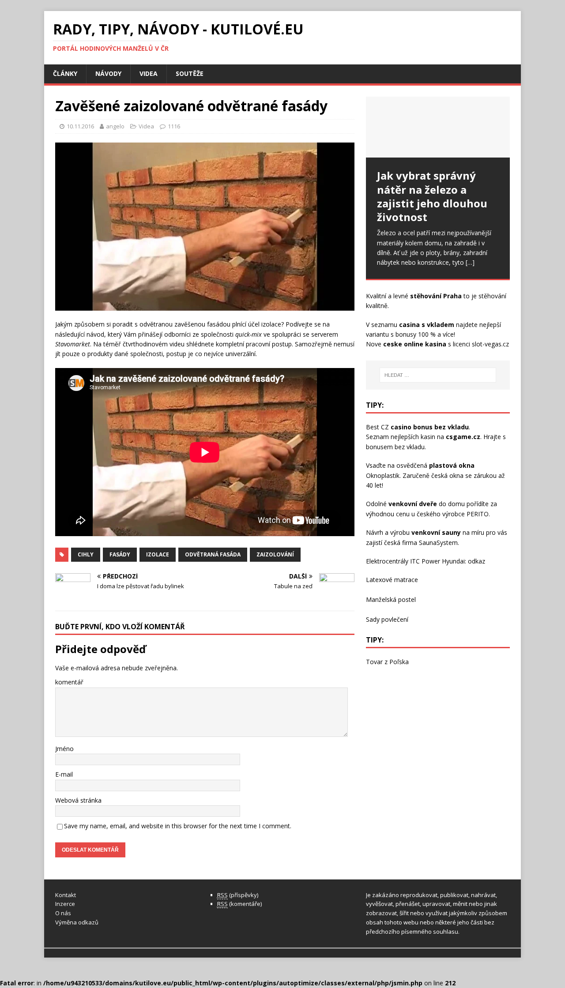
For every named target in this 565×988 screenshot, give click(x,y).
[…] (470, 262)
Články (65, 73)
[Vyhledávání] (438, 375)
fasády (119, 554)
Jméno (64, 748)
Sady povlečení (387, 619)
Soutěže (189, 73)
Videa (148, 73)
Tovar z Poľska (387, 661)
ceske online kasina (414, 344)
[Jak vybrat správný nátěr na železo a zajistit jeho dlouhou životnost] (438, 127)
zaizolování (275, 554)
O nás (63, 913)
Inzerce (65, 904)
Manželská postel (391, 599)
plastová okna (452, 465)
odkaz (476, 561)
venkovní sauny (436, 532)
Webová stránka (78, 800)
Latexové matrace (392, 579)
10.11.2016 (80, 126)
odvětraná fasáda (213, 554)
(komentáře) (239, 904)
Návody (108, 73)
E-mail (64, 774)
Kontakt (65, 895)
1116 (174, 126)
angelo (115, 126)
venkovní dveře (412, 504)
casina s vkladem (426, 324)
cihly (86, 554)
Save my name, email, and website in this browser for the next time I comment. (177, 826)
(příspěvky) (237, 895)
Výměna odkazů (76, 922)
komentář (69, 682)
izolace (157, 554)
